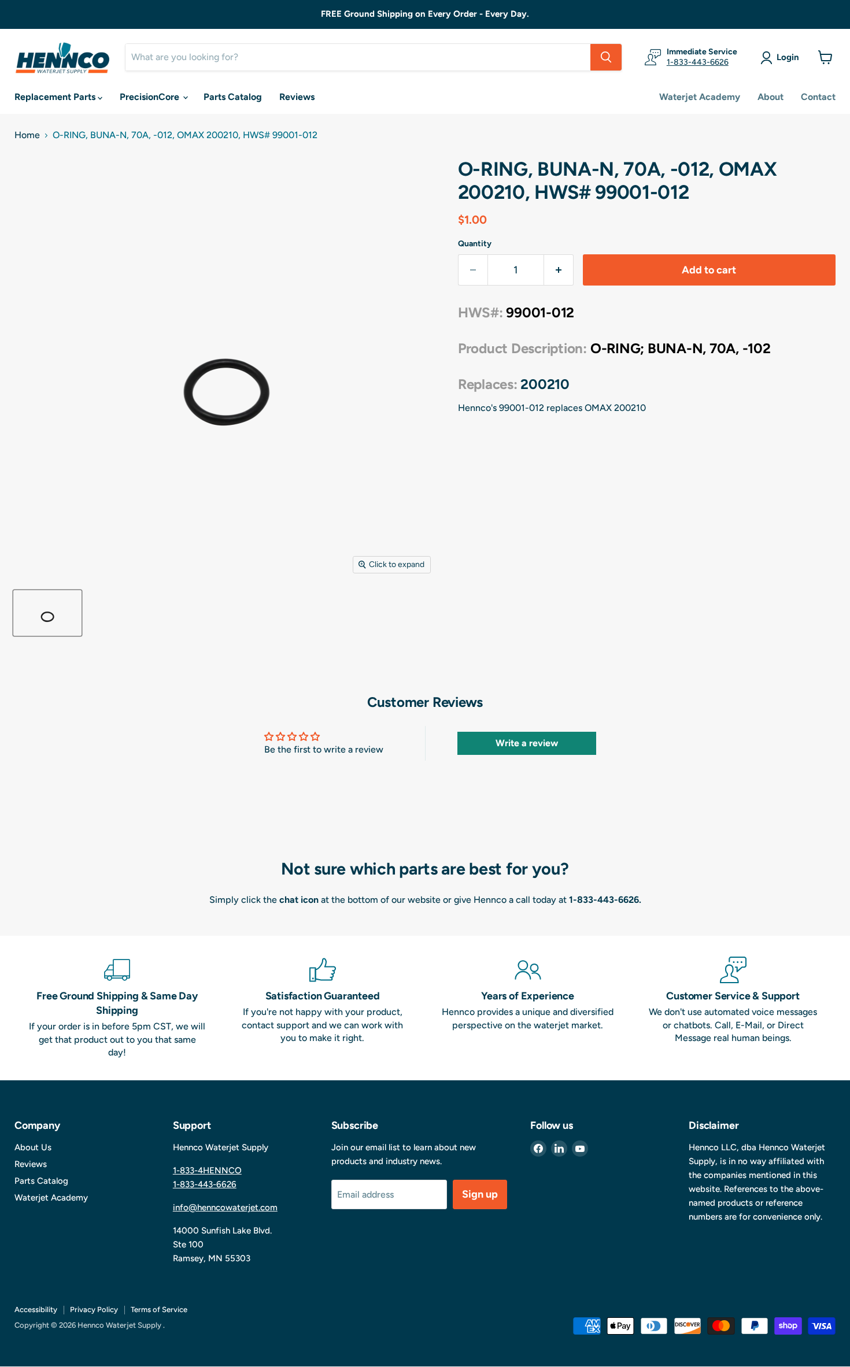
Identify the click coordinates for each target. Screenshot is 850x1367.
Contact (818, 96)
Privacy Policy (94, 1309)
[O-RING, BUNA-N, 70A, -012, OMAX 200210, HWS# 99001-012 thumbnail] (47, 613)
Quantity (474, 244)
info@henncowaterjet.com (225, 1207)
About (770, 96)
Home (27, 135)
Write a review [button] (527, 743)
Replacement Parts (56, 96)
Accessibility (35, 1309)
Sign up (480, 1194)
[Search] (606, 57)
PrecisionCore (151, 96)
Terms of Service (159, 1309)
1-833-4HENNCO (207, 1170)
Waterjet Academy (699, 96)
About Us (32, 1147)
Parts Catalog (233, 96)
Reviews (297, 96)
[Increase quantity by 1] (559, 270)
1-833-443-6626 (698, 62)
